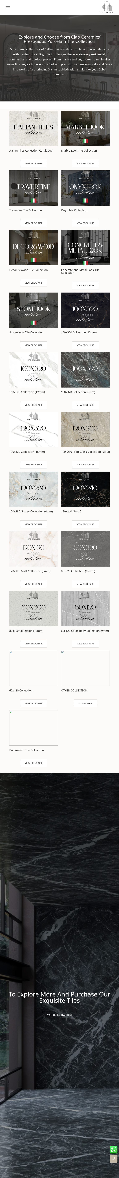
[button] (33, 163)
